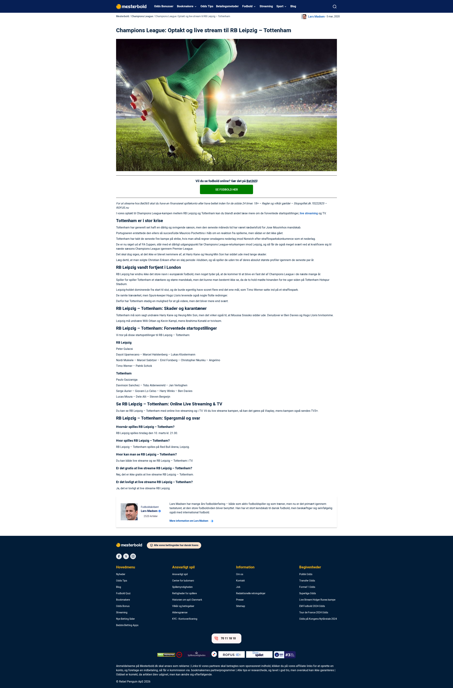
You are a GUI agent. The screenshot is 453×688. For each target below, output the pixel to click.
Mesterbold (122, 16)
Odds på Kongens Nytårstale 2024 (318, 619)
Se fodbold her (226, 190)
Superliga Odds (307, 593)
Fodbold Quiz (123, 593)
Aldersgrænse (179, 612)
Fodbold (247, 6)
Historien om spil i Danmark (187, 600)
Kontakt (240, 581)
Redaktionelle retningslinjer (250, 593)
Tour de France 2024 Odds (313, 612)
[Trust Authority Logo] (197, 654)
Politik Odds (305, 574)
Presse (239, 600)
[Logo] (131, 545)
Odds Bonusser (163, 6)
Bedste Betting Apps (127, 625)
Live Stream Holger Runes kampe (317, 600)
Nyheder (120, 574)
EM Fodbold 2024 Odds (312, 606)
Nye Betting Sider (125, 619)
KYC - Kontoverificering (184, 619)
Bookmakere (185, 6)
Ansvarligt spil (183, 567)
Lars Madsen (316, 17)
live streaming (309, 213)
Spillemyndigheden (182, 587)
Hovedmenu (125, 567)
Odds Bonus (123, 606)
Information (245, 567)
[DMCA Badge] (166, 654)
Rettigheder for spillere (184, 593)
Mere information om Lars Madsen (189, 521)
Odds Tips (206, 6)
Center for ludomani (183, 581)
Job (238, 587)
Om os (239, 574)
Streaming (266, 6)
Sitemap (240, 606)
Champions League (142, 16)
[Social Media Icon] (119, 556)
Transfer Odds (307, 581)
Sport (279, 6)
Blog (293, 6)
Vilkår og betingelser (183, 606)
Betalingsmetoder (227, 6)
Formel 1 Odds (307, 587)
